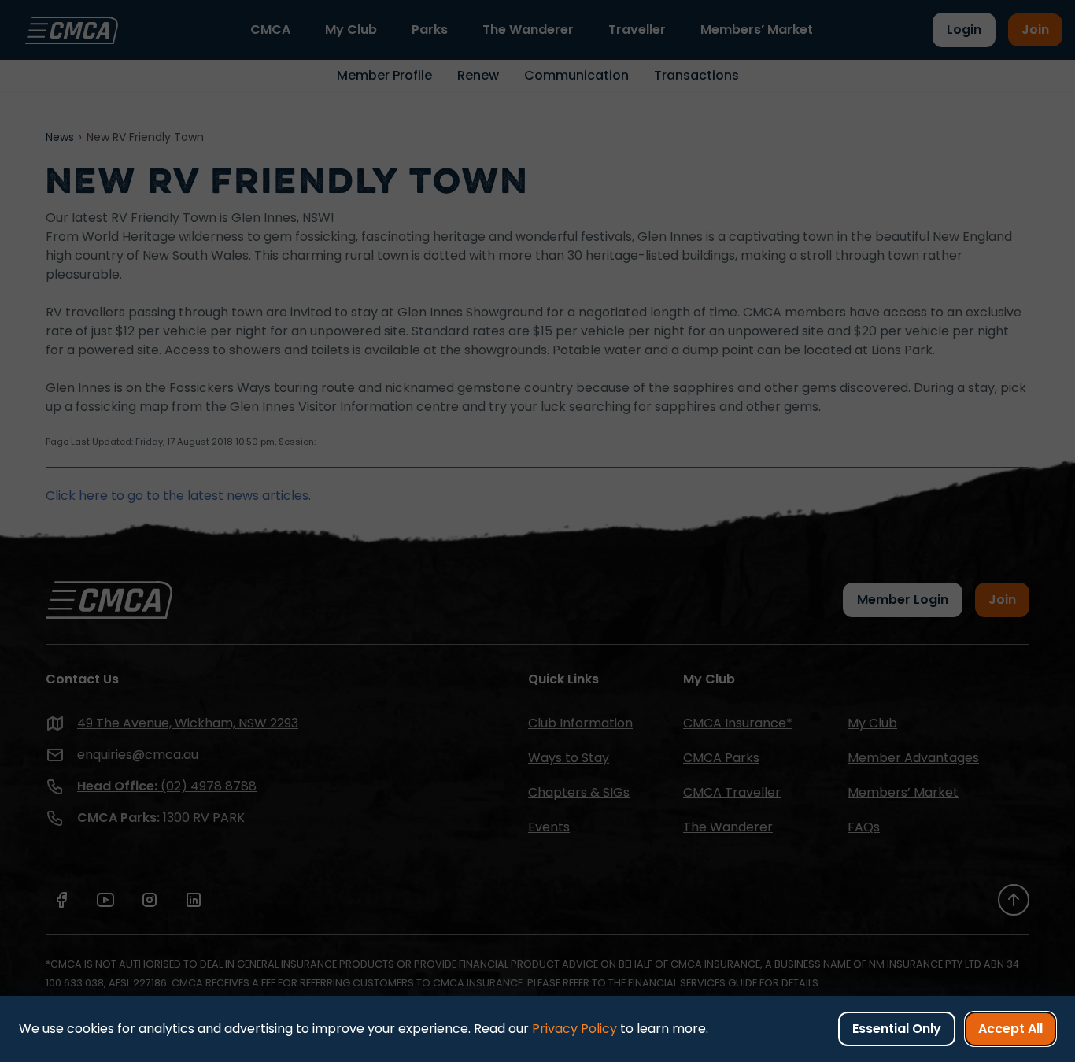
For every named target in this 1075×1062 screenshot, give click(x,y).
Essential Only (896, 1028)
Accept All (1010, 1028)
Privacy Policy (574, 1028)
